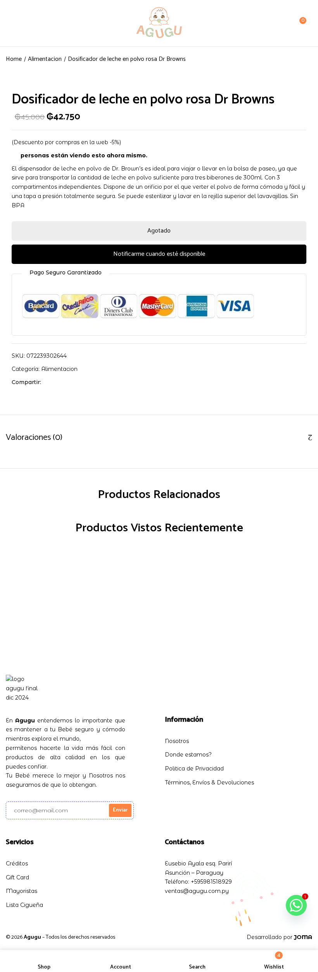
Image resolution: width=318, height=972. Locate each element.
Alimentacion (45, 59)
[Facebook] (51, 382)
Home (14, 59)
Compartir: (26, 382)
